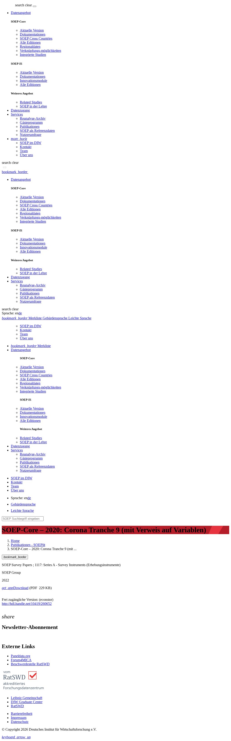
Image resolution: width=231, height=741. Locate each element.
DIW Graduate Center (26, 702)
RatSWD (17, 706)
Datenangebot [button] (21, 13)
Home (15, 541)
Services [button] (17, 114)
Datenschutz (19, 722)
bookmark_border (14, 172)
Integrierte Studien (33, 55)
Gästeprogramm (31, 122)
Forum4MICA (21, 660)
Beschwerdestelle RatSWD (30, 664)
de (20, 313)
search (19, 5)
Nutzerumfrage (30, 135)
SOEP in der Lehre (33, 106)
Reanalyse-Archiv (33, 118)
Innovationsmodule (33, 80)
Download (15, 588)
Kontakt (25, 147)
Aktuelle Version (32, 30)
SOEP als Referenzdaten (37, 131)
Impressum (18, 718)
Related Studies (31, 102)
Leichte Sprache (22, 510)
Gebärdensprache (23, 504)
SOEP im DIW (30, 143)
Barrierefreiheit (21, 714)
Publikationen (29, 126)
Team (24, 151)
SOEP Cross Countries (36, 38)
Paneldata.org (20, 656)
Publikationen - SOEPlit (28, 545)
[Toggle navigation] (34, 6)
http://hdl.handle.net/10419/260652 (27, 604)
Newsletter (9, 637)
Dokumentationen (32, 34)
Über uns (26, 155)
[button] (24, 5)
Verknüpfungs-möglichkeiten (40, 51)
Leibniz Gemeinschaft (26, 698)
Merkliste (31, 346)
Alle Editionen (30, 42)
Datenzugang (20, 110)
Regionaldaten (30, 46)
